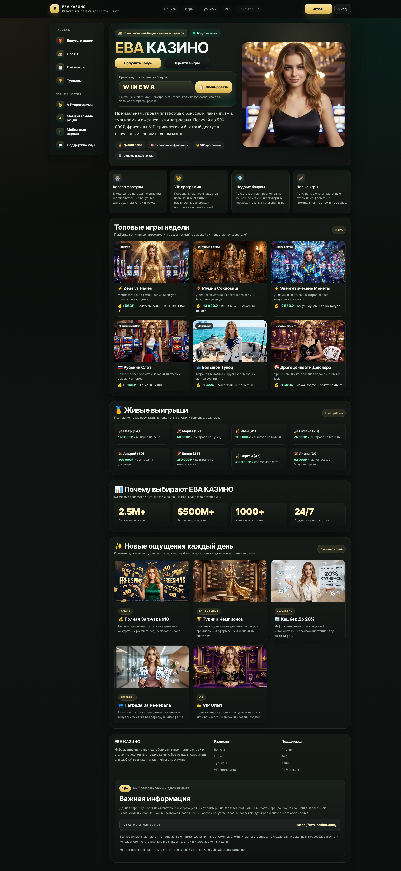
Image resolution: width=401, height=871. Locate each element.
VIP (227, 9)
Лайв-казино (248, 9)
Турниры (209, 9)
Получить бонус (138, 63)
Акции (286, 763)
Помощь (287, 749)
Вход (342, 9)
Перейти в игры (186, 63)
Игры (189, 9)
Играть (319, 9)
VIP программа (225, 769)
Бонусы (170, 9)
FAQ (284, 756)
